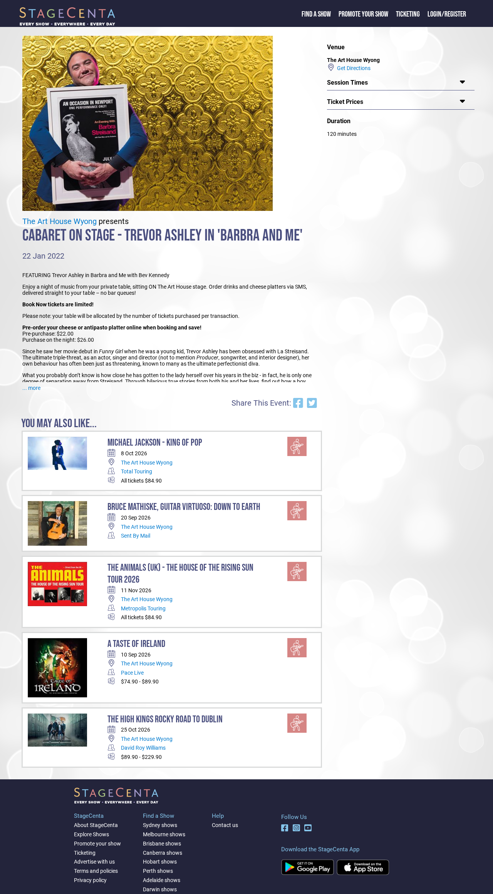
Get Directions (353, 68)
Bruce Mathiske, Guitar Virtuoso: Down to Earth (183, 507)
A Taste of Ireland (136, 644)
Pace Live (132, 673)
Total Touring (136, 471)
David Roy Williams (143, 748)
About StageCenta (96, 825)
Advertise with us (94, 862)
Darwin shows (160, 889)
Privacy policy (90, 880)
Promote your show (97, 844)
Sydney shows (160, 825)
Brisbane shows (162, 844)
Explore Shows (91, 834)
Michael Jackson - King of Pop (154, 443)
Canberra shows (162, 853)
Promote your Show (363, 14)
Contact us (225, 825)
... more (31, 388)
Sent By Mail (135, 536)
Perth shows (158, 871)
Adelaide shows (161, 880)
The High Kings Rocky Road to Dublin (165, 719)
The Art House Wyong (59, 221)
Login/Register (447, 14)
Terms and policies (96, 871)
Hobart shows (160, 862)
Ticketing (408, 14)
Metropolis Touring (143, 608)
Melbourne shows (164, 834)
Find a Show (316, 14)
